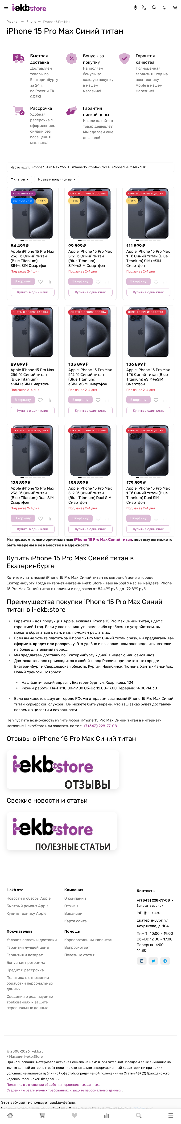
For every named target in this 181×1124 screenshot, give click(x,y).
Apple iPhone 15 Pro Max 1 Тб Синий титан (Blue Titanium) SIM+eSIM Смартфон (148, 258)
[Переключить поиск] (154, 7)
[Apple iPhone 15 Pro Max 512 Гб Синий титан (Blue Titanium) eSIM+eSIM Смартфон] (90, 331)
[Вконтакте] (142, 961)
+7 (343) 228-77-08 (100, 726)
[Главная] (10, 1117)
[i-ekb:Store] (30, 7)
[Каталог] (171, 1116)
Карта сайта (75, 921)
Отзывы (71, 906)
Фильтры (18, 179)
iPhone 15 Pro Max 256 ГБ (51, 167)
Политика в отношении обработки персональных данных (30, 983)
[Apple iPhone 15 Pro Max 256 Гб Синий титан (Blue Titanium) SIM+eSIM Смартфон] (32, 213)
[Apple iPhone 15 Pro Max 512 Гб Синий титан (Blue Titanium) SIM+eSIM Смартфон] (90, 213)
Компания (73, 890)
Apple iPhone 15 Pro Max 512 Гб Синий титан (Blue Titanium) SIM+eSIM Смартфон (90, 258)
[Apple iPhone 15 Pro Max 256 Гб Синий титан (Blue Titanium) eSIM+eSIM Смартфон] (32, 331)
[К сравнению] (49, 282)
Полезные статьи (79, 955)
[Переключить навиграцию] (6, 7)
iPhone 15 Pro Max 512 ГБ (91, 167)
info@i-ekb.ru (148, 912)
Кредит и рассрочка (25, 970)
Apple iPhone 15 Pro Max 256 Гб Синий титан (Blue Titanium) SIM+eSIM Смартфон (32, 258)
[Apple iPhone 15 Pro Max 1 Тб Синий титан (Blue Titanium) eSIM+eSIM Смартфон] (148, 331)
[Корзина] (42, 1117)
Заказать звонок (150, 906)
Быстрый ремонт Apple (28, 906)
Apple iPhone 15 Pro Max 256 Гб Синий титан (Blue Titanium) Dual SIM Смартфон (32, 495)
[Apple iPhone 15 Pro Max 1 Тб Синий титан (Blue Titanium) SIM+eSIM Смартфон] (148, 213)
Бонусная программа (26, 962)
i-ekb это (15, 890)
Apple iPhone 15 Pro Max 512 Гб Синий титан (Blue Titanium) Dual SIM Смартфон (90, 495)
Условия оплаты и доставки (32, 940)
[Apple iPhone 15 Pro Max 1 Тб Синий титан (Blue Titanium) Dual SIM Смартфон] (148, 450)
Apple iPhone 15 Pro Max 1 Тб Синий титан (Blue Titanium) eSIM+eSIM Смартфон (148, 377)
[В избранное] (40, 282)
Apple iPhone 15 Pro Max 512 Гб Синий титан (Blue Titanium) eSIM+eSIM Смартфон (90, 377)
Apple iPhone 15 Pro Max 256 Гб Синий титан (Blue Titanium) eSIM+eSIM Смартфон (32, 377)
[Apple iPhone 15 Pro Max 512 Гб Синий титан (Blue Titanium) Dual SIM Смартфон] (90, 450)
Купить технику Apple (26, 913)
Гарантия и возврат (25, 955)
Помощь (72, 931)
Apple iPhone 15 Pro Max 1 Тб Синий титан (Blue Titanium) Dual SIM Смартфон (148, 495)
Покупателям (19, 931)
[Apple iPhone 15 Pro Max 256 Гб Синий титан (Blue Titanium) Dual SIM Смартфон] (32, 450)
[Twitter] (153, 961)
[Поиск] (139, 1116)
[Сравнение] (106, 1117)
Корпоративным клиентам (88, 940)
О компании (75, 898)
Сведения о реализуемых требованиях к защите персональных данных (30, 1002)
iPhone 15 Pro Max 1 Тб (129, 167)
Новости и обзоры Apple (29, 898)
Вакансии (73, 913)
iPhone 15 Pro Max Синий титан (103, 539)
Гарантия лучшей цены (28, 947)
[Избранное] (74, 1117)
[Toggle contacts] (144, 7)
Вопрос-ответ (77, 947)
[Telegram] (165, 961)
